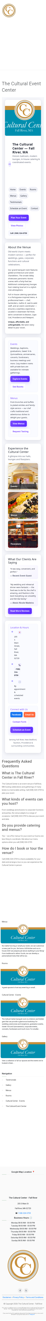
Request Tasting (20, 431)
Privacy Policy (18, 1297)
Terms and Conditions (34, 1297)
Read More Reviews (20, 610)
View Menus (19, 423)
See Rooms (18, 386)
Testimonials (16, 202)
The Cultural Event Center (16, 1106)
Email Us (29, 714)
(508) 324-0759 (17, 672)
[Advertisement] (23, 45)
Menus (13, 195)
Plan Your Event (18, 217)
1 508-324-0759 (24, 1213)
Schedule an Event (18, 208)
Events (23, 189)
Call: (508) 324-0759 (18, 233)
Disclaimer (7, 1297)
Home (13, 189)
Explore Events (20, 378)
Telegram (32, 1314)
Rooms (33, 189)
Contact (34, 208)
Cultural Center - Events (15, 1101)
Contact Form (19, 721)
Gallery (23, 195)
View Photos (17, 225)
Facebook (16, 714)
